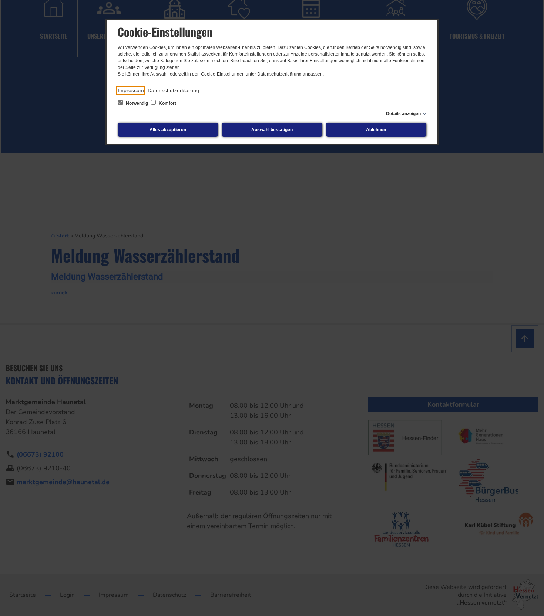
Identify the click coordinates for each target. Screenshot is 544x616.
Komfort (167, 103)
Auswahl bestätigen (272, 129)
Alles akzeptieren (168, 129)
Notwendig (137, 103)
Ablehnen (376, 129)
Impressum (131, 90)
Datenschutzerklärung (173, 90)
